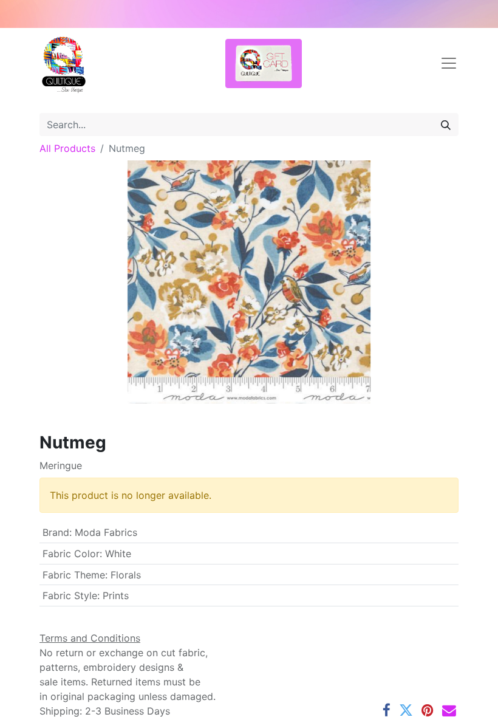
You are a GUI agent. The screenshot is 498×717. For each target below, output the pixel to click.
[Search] (446, 124)
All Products (67, 148)
